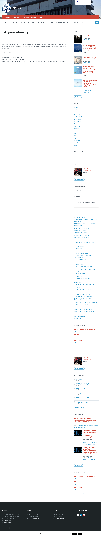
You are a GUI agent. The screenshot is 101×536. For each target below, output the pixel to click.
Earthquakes (77, 140)
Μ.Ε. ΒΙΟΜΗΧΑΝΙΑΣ (79, 246)
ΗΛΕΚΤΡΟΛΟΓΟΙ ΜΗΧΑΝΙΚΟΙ (81, 233)
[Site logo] (6, 12)
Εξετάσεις (76, 128)
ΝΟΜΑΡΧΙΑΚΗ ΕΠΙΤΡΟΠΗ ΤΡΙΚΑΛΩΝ (84, 311)
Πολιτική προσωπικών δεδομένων (19, 528)
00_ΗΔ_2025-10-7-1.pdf (82, 384)
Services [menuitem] (22, 22)
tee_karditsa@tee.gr (58, 518)
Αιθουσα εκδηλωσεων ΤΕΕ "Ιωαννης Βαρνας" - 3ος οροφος (90, 442)
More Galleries (79, 179)
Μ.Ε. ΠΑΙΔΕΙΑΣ (77, 271)
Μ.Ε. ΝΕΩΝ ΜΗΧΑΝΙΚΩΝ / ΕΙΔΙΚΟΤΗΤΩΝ (85, 269)
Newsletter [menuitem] (7, 17)
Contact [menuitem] (40, 17)
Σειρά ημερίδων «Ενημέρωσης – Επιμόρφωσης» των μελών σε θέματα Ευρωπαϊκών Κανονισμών (85, 420)
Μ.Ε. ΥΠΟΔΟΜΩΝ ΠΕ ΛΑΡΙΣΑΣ (81, 292)
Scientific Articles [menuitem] (62, 22)
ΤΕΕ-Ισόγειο (77, 335)
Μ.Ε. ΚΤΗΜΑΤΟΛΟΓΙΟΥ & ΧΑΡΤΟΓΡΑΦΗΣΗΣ (85, 267)
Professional (77, 131)
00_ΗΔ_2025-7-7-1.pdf (82, 402)
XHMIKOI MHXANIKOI (79, 217)
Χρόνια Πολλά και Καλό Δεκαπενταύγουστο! (90, 58)
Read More (77, 96)
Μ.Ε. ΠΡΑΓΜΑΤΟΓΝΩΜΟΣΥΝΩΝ (82, 278)
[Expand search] (97, 22)
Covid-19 (76, 109)
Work (75, 135)
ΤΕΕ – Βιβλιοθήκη (79, 340)
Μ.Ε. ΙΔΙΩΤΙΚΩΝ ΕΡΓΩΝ (80, 259)
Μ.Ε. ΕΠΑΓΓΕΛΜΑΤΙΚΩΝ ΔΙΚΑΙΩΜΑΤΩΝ (84, 251)
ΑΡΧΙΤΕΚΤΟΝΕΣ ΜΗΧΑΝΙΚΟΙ (81, 228)
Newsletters (77, 126)
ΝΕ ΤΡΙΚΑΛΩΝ (77, 307)
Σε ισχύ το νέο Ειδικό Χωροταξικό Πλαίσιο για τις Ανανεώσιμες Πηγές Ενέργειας (90, 47)
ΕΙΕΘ (75, 124)
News (75, 133)
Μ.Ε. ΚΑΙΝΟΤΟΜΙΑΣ (79, 262)
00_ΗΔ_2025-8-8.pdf (81, 393)
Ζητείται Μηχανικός (88, 36)
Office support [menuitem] (25, 17)
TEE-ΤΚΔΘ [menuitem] (6, 22)
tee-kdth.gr (77, 114)
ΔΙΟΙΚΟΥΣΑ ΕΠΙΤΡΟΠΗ (80, 230)
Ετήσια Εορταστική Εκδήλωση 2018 (88, 169)
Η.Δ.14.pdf (79, 379)
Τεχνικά (76, 143)
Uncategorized (78, 117)
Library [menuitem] (51, 22)
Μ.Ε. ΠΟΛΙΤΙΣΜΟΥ (78, 276)
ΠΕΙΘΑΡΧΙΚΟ (77, 314)
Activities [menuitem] (31, 22)
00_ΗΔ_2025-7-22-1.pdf (82, 397)
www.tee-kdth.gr (8, 522)
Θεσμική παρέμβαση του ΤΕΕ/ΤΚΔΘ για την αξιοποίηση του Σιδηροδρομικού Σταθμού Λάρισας (90, 83)
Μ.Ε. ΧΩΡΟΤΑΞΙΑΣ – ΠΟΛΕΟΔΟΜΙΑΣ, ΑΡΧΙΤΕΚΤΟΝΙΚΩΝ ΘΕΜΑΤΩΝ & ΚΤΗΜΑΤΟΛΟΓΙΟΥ (83, 298)
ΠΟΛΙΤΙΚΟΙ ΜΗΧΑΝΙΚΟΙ (80, 316)
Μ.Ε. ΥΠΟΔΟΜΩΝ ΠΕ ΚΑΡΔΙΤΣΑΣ (82, 289)
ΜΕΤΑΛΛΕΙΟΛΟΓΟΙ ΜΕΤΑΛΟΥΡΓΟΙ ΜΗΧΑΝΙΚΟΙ (86, 302)
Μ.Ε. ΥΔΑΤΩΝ (77, 287)
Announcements (78, 119)
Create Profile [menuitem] (16, 17)
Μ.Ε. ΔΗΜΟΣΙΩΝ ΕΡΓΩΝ (80, 248)
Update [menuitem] (14, 22)
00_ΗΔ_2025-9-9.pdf (81, 388)
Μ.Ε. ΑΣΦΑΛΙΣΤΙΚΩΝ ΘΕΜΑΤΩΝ (82, 240)
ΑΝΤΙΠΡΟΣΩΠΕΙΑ (78, 226)
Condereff (76, 107)
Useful (75, 145)
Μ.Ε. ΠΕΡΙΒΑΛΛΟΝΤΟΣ (80, 274)
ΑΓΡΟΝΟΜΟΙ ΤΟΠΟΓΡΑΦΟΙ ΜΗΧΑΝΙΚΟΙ (84, 223)
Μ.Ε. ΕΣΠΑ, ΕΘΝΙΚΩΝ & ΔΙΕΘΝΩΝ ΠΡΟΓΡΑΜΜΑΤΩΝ (83, 256)
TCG (17, 8)
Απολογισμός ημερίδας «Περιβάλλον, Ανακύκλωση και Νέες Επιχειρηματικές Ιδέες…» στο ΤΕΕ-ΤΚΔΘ (90, 451)
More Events (78, 465)
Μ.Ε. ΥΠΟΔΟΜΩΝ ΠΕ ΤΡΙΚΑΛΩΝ (82, 294)
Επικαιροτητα (87, 62)
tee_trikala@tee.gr (33, 518)
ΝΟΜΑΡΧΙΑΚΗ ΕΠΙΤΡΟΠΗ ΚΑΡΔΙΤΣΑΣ (84, 309)
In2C (75, 112)
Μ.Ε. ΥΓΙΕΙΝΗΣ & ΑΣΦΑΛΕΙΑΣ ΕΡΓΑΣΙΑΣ (84, 285)
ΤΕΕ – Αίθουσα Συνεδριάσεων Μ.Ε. (84, 329)
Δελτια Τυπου (87, 90)
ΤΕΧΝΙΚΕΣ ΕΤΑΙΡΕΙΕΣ (79, 319)
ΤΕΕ (75, 331)
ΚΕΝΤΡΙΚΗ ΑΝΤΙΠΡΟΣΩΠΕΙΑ (81, 237)
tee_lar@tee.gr (8, 520)
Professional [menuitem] (42, 22)
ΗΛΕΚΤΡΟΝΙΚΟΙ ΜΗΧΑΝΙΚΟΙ (81, 235)
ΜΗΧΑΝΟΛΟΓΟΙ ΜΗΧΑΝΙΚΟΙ (81, 304)
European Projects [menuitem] (77, 22)
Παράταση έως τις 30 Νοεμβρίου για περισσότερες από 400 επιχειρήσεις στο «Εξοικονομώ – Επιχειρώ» (90, 70)
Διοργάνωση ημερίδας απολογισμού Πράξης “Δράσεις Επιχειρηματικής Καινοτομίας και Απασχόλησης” (90, 434)
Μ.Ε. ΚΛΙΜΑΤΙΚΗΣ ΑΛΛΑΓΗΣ (81, 264)
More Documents (79, 407)
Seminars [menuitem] (33, 17)
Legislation (77, 138)
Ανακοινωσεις (87, 39)
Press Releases (78, 121)
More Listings (78, 347)
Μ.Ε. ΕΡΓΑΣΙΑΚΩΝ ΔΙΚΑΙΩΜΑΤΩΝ (82, 253)
